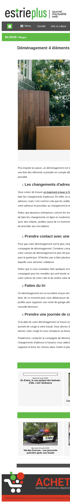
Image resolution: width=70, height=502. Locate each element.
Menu (28, 26)
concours (53, 488)
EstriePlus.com (22, 498)
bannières (41, 488)
